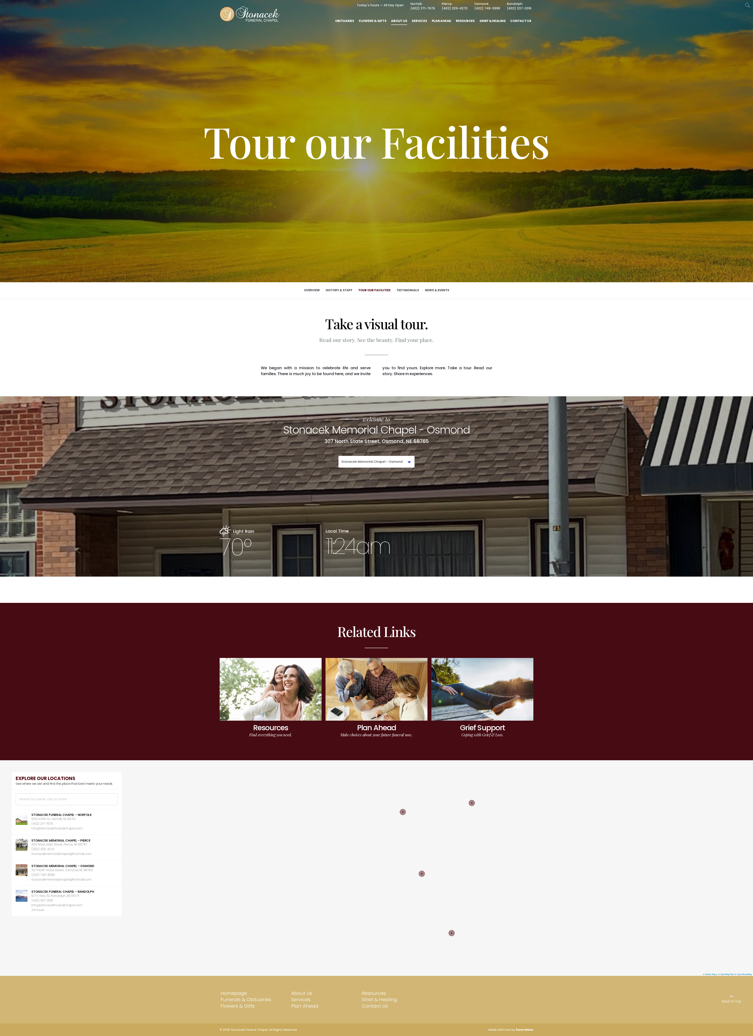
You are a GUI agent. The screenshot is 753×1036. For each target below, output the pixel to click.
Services (300, 999)
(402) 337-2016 (519, 8)
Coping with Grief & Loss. (482, 734)
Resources (270, 728)
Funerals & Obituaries (246, 999)
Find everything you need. (270, 734)
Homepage (234, 993)
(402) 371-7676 (422, 8)
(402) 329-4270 (454, 8)
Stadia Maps (711, 974)
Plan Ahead (376, 728)
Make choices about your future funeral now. (376, 734)
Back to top (731, 1001)
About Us (301, 993)
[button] (67, 822)
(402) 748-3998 (487, 8)
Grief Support (482, 728)
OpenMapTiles (727, 974)
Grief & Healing (379, 999)
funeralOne (524, 1030)
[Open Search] (747, 5)
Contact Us (375, 1006)
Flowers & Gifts (238, 1006)
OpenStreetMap (744, 974)
